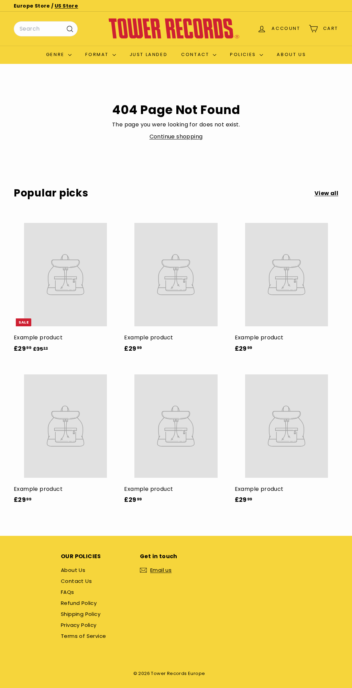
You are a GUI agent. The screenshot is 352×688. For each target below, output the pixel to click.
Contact (196, 54)
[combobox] (46, 28)
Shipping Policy (80, 614)
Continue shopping (176, 136)
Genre (56, 54)
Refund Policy (79, 603)
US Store (66, 5)
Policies (244, 54)
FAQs (67, 592)
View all (326, 193)
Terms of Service (83, 636)
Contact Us (76, 581)
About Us (291, 54)
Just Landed (149, 54)
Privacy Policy (79, 625)
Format (97, 54)
